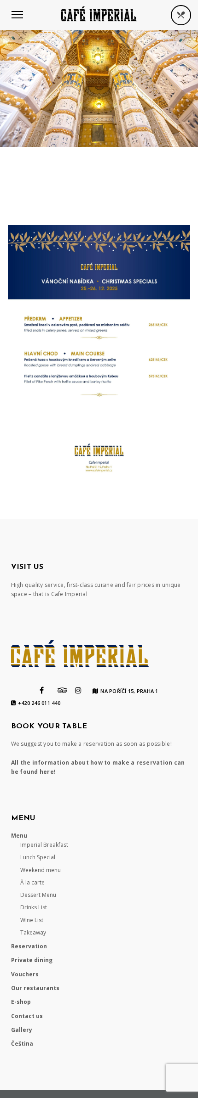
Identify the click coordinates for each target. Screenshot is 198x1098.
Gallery (21, 1030)
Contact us (27, 1016)
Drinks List (33, 907)
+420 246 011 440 (39, 703)
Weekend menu (40, 870)
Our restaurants (35, 988)
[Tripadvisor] (62, 690)
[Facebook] (42, 690)
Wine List (31, 920)
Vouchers (25, 974)
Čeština (22, 1043)
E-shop (21, 1002)
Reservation (29, 946)
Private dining (31, 960)
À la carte (32, 882)
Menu (19, 835)
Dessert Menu (38, 895)
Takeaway (33, 932)
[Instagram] (78, 690)
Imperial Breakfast (44, 845)
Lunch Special (37, 857)
